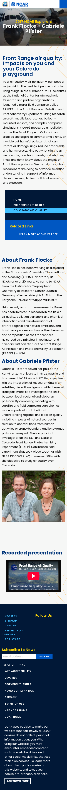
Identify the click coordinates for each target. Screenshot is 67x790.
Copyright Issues (18, 684)
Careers (11, 615)
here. (44, 774)
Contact (12, 625)
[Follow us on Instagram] (59, 622)
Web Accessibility (18, 671)
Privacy (11, 697)
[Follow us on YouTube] (52, 622)
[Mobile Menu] (63, 4)
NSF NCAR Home (16, 710)
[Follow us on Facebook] (37, 622)
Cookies (11, 678)
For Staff (12, 639)
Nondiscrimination (19, 691)
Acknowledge (18, 781)
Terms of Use (14, 704)
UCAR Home (13, 717)
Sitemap (11, 620)
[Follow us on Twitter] (44, 622)
